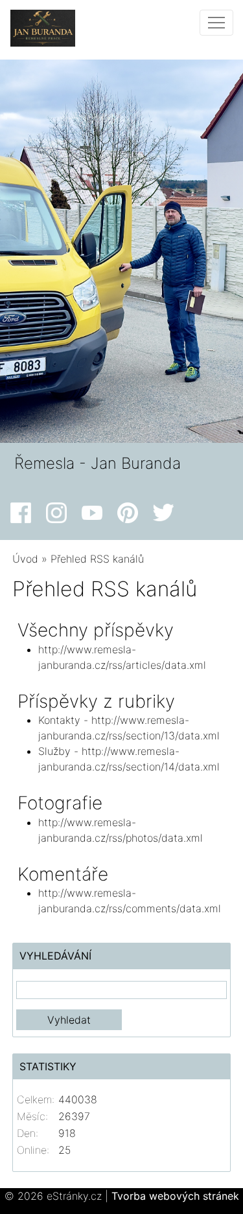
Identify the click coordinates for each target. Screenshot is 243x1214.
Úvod (25, 558)
